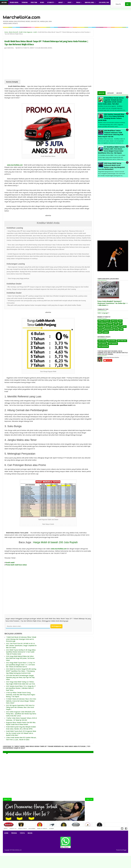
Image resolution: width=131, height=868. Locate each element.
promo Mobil (14, 2)
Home (5, 2)
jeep (120, 323)
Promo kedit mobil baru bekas (16, 565)
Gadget (60, 2)
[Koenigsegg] (64, 826)
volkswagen (102, 323)
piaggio (108, 326)
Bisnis (42, 2)
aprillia (114, 320)
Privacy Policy (22, 828)
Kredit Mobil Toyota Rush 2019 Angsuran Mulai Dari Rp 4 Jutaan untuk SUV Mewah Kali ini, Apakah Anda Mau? (21, 733)
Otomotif (50, 2)
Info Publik (102, 340)
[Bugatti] (9, 826)
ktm (116, 329)
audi (116, 323)
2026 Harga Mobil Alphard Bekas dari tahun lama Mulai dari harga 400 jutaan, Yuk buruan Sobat (20, 658)
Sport (70, 2)
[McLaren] (52, 826)
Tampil (14, 82)
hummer (105, 332)
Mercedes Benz (108, 329)
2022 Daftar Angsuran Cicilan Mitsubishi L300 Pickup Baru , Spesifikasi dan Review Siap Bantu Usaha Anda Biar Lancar (21, 714)
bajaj (99, 332)
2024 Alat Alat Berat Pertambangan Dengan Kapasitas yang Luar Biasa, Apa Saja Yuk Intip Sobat (20, 677)
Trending (24, 2)
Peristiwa (34, 2)
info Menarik (112, 343)
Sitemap (51, 828)
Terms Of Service (42, 828)
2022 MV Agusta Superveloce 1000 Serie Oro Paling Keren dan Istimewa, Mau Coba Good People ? (20, 707)
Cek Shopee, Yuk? (104, 2)
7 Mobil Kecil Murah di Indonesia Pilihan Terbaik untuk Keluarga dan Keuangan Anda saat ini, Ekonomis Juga (21, 639)
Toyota (22, 833)
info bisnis (111, 340)
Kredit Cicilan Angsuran (38, 48)
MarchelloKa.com (21, 17)
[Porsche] (88, 826)
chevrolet (106, 320)
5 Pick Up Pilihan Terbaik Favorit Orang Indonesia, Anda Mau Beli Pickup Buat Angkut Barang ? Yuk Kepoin (20, 694)
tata (124, 326)
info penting (121, 340)
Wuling (30, 833)
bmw (99, 320)
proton (100, 326)
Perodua (14, 833)
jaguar (115, 326)
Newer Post (7, 799)
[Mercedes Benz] (100, 826)
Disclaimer (32, 828)
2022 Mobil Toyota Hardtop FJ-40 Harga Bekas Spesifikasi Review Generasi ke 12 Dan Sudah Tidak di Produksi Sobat (21, 652)
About (6, 828)
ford (120, 320)
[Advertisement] (48, 64)
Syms (121, 329)
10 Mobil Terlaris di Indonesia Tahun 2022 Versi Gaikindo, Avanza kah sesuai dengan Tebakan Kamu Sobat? (21, 701)
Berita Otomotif (23, 48)
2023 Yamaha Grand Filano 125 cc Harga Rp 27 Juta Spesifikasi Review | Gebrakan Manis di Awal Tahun (21, 688)
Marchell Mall (89, 2)
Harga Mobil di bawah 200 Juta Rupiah (55, 542)
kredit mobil (10, 562)
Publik (78, 2)
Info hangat (102, 343)
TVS (120, 326)
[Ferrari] (40, 826)
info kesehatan (103, 346)
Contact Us (29, 828)
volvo (100, 329)
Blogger (125, 850)
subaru (110, 323)
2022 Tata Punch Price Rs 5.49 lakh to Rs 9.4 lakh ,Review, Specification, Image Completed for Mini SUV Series (21, 645)
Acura (6, 833)
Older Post (89, 799)
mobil (50, 48)
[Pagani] (76, 825)
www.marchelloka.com (15, 165)
